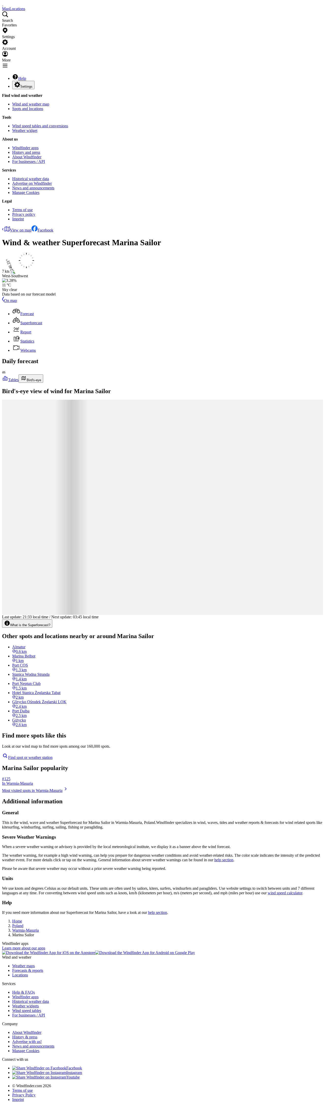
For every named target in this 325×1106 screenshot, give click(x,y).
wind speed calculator (285, 893)
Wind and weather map (30, 104)
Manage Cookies (25, 192)
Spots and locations (27, 108)
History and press (26, 152)
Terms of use (22, 210)
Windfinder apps (25, 148)
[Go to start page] (2, 4)
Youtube (73, 1077)
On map (10, 300)
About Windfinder (26, 157)
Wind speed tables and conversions (40, 126)
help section (223, 860)
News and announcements (33, 188)
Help (22, 78)
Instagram (74, 1072)
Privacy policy (23, 214)
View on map (20, 230)
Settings (26, 86)
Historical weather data (30, 179)
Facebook (45, 230)
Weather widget (24, 130)
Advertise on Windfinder (32, 183)
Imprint (18, 219)
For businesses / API (28, 161)
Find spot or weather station (30, 757)
